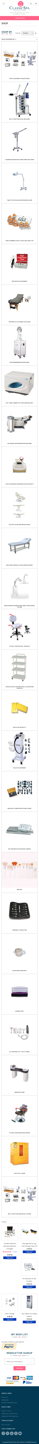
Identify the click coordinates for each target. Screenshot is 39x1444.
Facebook (3, 1433)
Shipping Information (9, 1403)
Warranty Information (10, 1416)
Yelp (16, 1433)
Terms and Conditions (9, 1413)
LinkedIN (12, 1433)
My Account (6, 1425)
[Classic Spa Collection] (20, 6)
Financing (5, 1400)
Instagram (7, 1433)
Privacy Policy (7, 1411)
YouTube (20, 1433)
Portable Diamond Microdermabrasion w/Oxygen (9, 1246)
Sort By (17, 33)
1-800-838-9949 (19, 18)
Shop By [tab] (7, 32)
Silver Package (9, 1314)
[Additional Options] (9, 1346)
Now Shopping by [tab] (8, 39)
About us (5, 1397)
